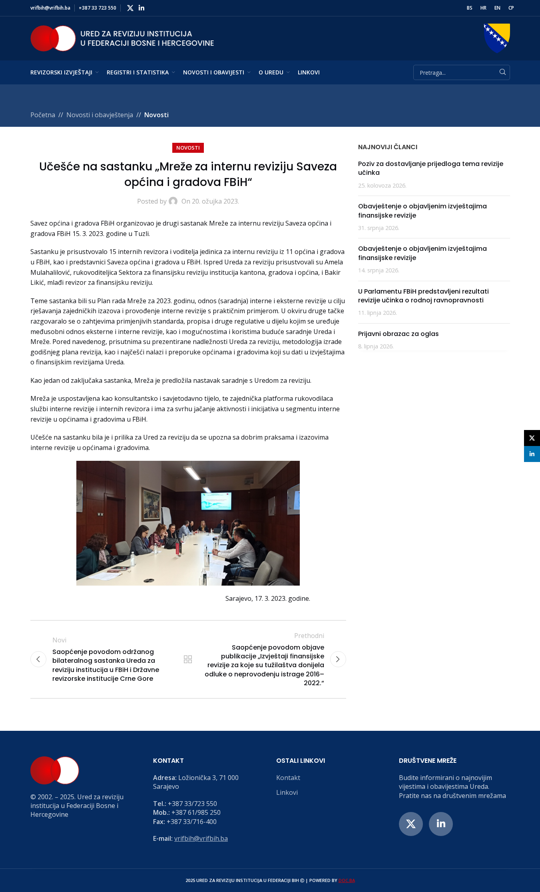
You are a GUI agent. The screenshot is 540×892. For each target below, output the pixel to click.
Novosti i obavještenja (99, 114)
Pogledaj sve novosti (187, 659)
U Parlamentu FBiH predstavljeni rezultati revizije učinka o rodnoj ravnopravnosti (423, 296)
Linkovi (287, 792)
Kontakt (288, 777)
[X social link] (130, 8)
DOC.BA (347, 880)
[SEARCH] (502, 72)
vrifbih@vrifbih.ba (201, 838)
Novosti (156, 114)
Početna (42, 114)
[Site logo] (122, 37)
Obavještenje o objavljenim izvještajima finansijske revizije (422, 211)
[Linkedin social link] (141, 8)
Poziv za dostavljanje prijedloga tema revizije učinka (430, 168)
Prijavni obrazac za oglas (398, 333)
